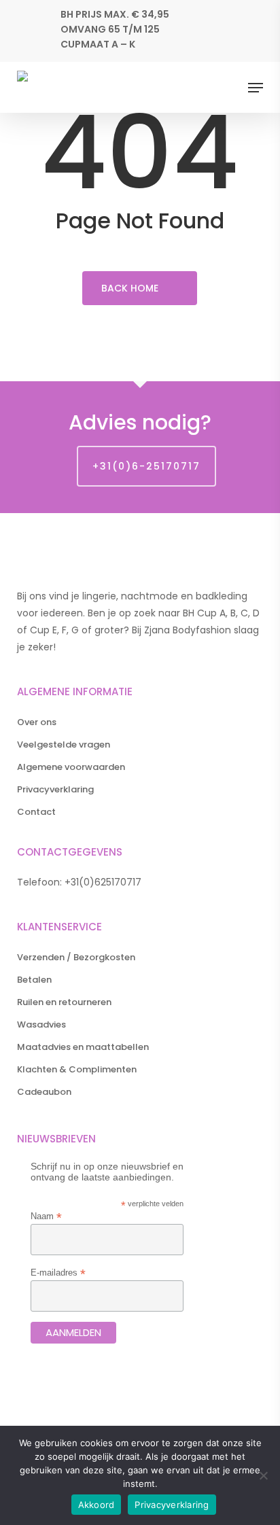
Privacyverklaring (55, 789)
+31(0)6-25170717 (146, 466)
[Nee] (263, 1475)
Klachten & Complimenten (77, 1069)
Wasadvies (41, 1024)
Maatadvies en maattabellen (83, 1046)
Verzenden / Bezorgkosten (76, 957)
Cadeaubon (44, 1091)
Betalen (34, 979)
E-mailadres (58, 1272)
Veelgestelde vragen (63, 744)
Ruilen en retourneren (64, 1002)
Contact (36, 811)
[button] (255, 87)
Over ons (36, 722)
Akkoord (96, 1504)
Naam (46, 1216)
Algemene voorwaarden (71, 766)
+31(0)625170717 (103, 882)
